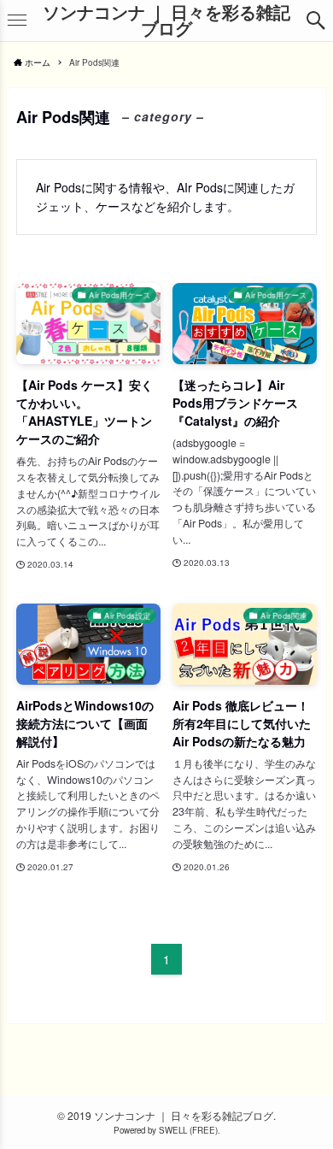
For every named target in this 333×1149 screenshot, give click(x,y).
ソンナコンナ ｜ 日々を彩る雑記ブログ (166, 21)
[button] (316, 20)
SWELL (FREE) (188, 1130)
